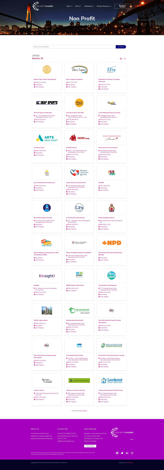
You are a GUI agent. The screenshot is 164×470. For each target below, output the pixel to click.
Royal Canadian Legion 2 (106, 218)
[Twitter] (122, 453)
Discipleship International (74, 320)
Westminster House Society (107, 148)
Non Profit (35, 55)
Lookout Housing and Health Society (110, 390)
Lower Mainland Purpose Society (109, 113)
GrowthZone (83, 411)
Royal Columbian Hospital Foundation (78, 253)
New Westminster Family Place (44, 183)
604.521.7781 (62, 438)
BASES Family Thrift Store (75, 285)
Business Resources (103, 6)
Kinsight (36, 285)
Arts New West (39, 148)
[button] (121, 58)
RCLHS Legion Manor (41, 320)
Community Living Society (74, 355)
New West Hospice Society (43, 218)
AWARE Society (71, 148)
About (69, 6)
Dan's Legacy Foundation (74, 79)
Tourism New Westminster (107, 285)
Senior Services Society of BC (76, 183)
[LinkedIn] (127, 453)
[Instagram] (132, 453)
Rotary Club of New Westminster (45, 79)
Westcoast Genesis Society (75, 390)
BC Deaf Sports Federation (43, 113)
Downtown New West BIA (75, 113)
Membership (88, 6)
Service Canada (39, 390)
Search (121, 47)
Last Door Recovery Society (75, 218)
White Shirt (129, 463)
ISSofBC (101, 183)
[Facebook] (117, 453)
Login (131, 439)
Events (77, 6)
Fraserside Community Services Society (111, 355)
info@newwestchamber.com (65, 441)
